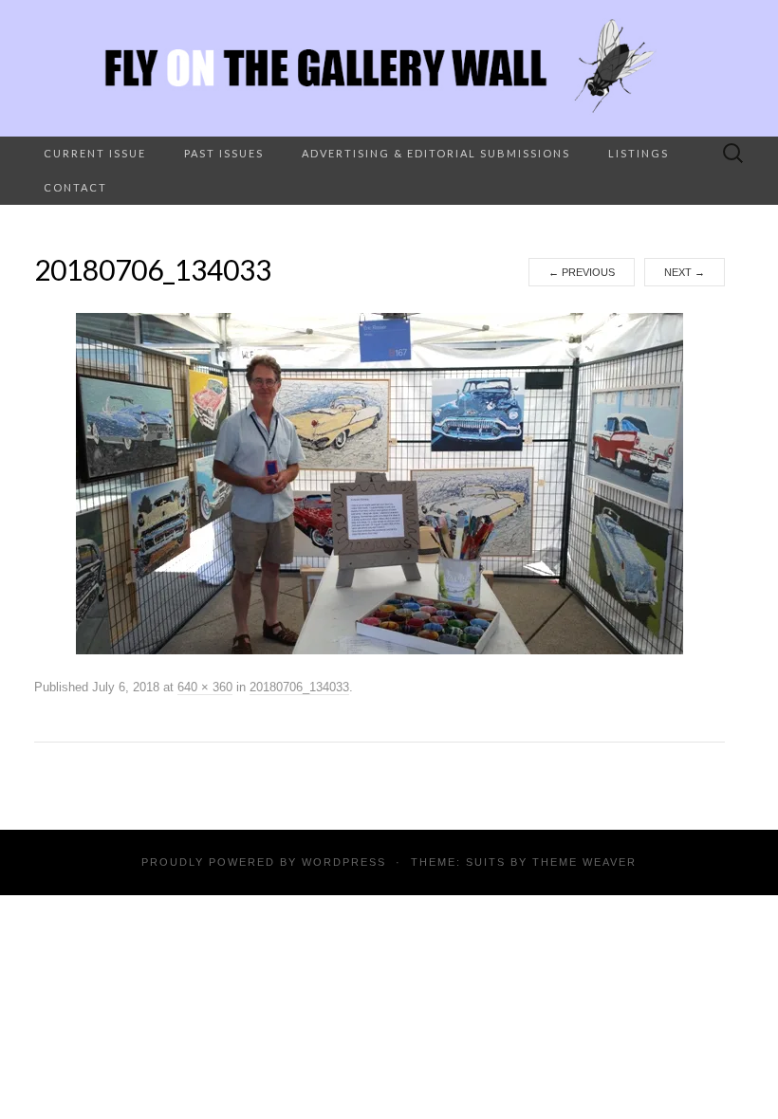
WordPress (344, 862)
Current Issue (95, 153)
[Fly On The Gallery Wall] (389, 68)
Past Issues (224, 153)
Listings (638, 153)
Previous (581, 272)
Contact (75, 187)
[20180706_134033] (379, 482)
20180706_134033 (299, 687)
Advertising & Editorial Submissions (436, 153)
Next (684, 272)
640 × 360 (204, 687)
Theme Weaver (584, 862)
